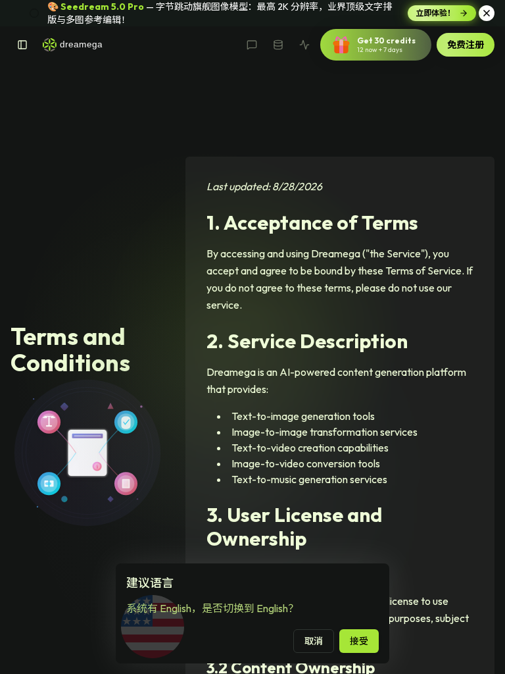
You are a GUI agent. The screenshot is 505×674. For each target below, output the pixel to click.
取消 (313, 641)
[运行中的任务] (304, 44)
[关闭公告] (486, 13)
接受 (359, 641)
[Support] (251, 44)
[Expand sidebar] (22, 45)
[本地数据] (278, 44)
